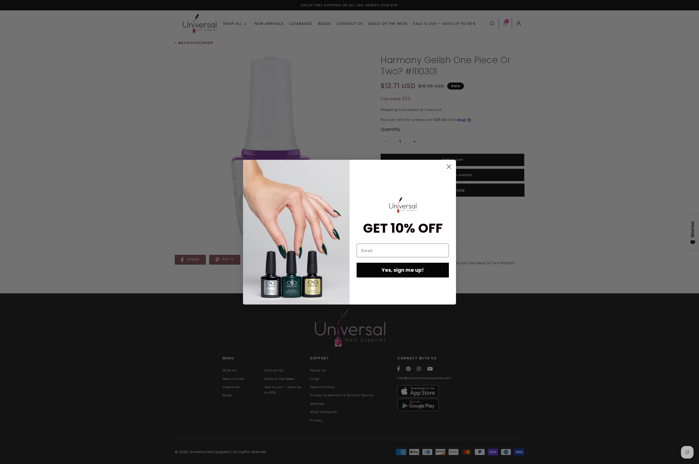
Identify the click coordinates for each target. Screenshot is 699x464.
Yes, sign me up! (403, 270)
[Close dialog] (449, 167)
